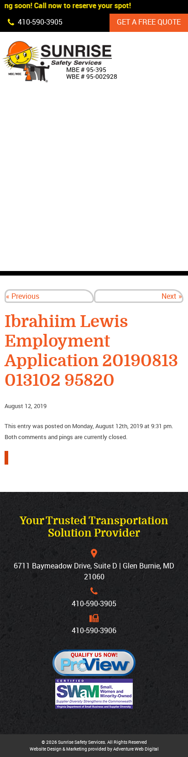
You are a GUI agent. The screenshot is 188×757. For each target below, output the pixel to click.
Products (136, 155)
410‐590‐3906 (94, 630)
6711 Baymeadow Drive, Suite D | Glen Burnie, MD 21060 (94, 571)
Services (134, 197)
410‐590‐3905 (94, 603)
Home (127, 113)
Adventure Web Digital (136, 749)
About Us (134, 134)
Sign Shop (136, 218)
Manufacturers (148, 239)
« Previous (22, 296)
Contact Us (138, 260)
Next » (172, 296)
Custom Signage (148, 176)
